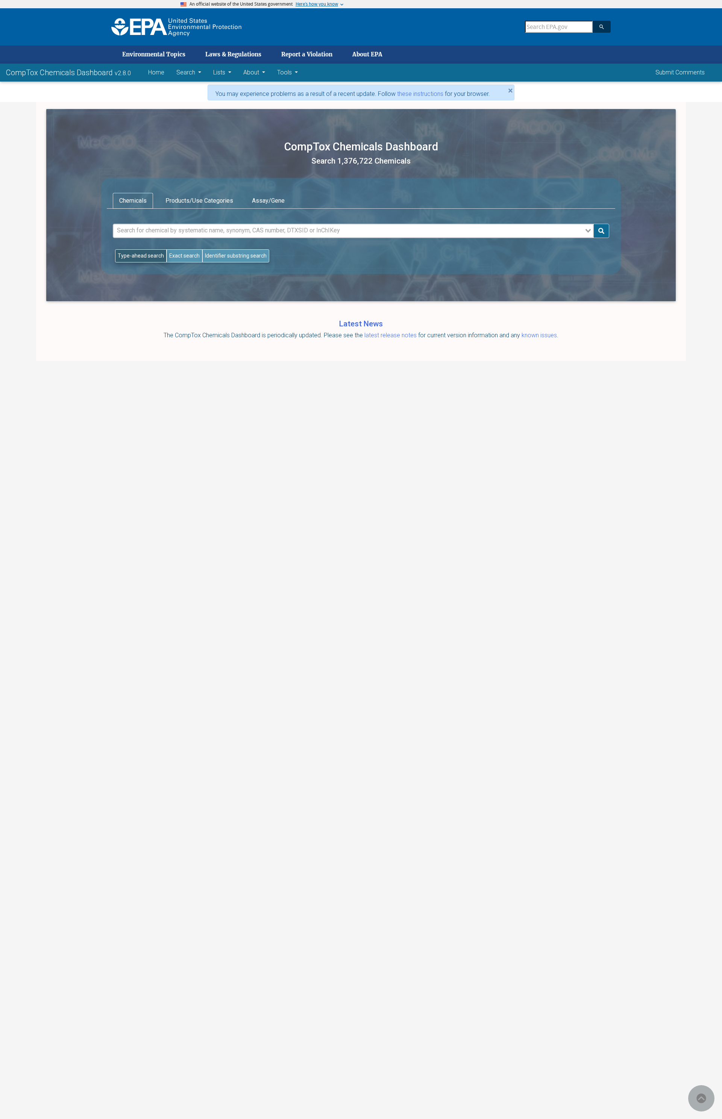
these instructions (420, 93)
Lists (220, 72)
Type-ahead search (141, 256)
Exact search (184, 256)
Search (186, 72)
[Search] (602, 27)
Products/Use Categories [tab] (199, 200)
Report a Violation (306, 54)
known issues (539, 335)
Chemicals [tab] (133, 200)
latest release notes (391, 335)
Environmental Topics (153, 54)
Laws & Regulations (233, 54)
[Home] (176, 27)
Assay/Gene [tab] (268, 200)
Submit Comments (680, 72)
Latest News (361, 323)
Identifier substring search (236, 256)
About (252, 72)
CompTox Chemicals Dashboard (60, 72)
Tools (285, 72)
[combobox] (353, 231)
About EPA (367, 54)
